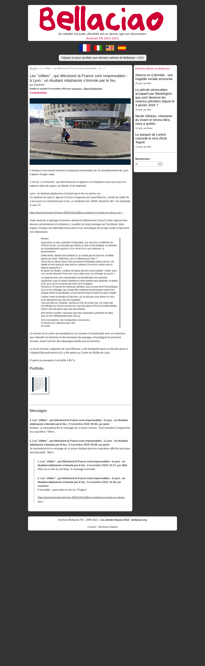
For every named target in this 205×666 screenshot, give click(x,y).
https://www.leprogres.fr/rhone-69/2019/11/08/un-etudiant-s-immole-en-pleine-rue (75, 212)
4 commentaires (38, 92)
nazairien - (78, 88)
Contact (91, 527)
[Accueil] (102, 18)
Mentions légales (108, 527)
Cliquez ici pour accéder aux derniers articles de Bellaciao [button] (102, 57)
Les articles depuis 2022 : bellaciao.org (123, 519)
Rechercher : (143, 159)
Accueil (33, 68)
